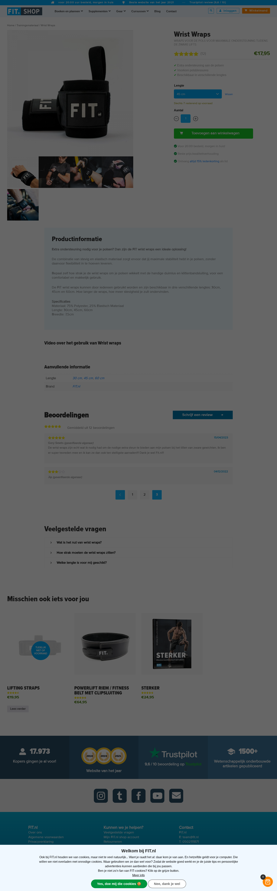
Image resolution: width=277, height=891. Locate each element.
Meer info (138, 875)
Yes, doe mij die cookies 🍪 (119, 884)
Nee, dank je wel (167, 884)
